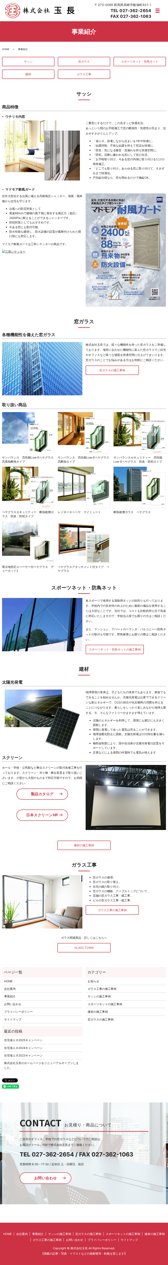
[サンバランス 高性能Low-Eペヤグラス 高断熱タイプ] (84, 432)
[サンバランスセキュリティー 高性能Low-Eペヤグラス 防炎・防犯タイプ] (140, 432)
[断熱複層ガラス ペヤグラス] (140, 487)
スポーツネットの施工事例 (105, 1004)
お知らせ (93, 981)
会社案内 (10, 988)
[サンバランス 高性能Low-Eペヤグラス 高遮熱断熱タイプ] (28, 432)
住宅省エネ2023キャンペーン (23, 1055)
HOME (5, 49)
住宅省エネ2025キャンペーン (23, 1040)
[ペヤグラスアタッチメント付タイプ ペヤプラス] (84, 542)
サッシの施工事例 (99, 996)
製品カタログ (42, 794)
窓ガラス (84, 61)
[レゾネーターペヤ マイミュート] (84, 487)
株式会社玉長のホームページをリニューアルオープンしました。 (41, 1065)
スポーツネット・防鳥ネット (139, 61)
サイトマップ (12, 1019)
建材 (28, 74)
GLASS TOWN (84, 947)
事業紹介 (10, 996)
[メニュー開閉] (158, 11)
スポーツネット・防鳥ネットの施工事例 (115, 649)
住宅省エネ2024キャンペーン (23, 1048)
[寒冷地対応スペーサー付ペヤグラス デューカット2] (28, 542)
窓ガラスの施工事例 (112, 370)
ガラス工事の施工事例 (112, 910)
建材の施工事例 (84, 845)
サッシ (28, 61)
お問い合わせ (12, 1004)
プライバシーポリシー (18, 1011)
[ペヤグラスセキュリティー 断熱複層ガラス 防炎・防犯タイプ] (28, 487)
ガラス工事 (84, 74)
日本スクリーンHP (42, 815)
